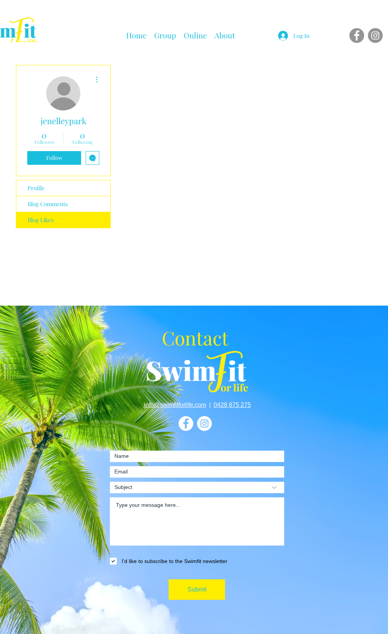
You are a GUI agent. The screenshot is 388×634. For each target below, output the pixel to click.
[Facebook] (356, 35)
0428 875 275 (232, 405)
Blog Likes (41, 220)
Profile (36, 188)
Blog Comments (48, 204)
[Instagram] (375, 35)
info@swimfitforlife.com (175, 405)
